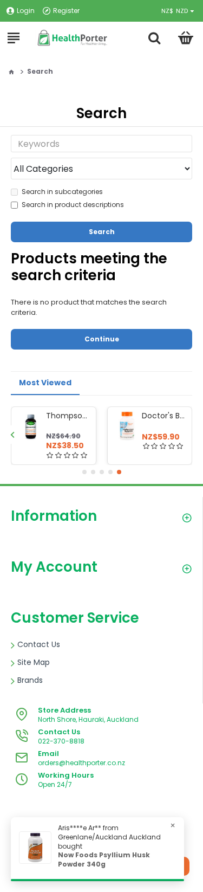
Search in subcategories (62, 191)
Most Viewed (45, 382)
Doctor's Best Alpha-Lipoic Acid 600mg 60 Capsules (165, 416)
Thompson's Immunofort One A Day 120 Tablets (69, 416)
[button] (12, 434)
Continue (101, 339)
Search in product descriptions (73, 204)
